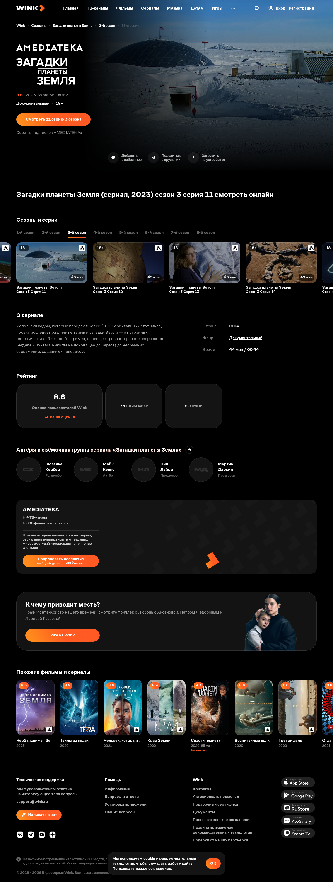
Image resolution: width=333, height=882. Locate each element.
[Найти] (256, 8)
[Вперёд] (325, 262)
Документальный (245, 338)
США (234, 326)
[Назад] (8, 262)
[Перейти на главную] (30, 8)
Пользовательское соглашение (141, 868)
